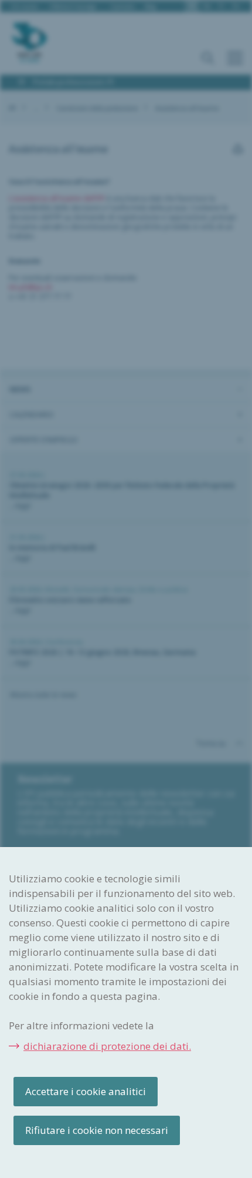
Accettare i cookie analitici (85, 1091)
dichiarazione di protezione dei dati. (107, 1046)
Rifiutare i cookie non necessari (96, 1130)
